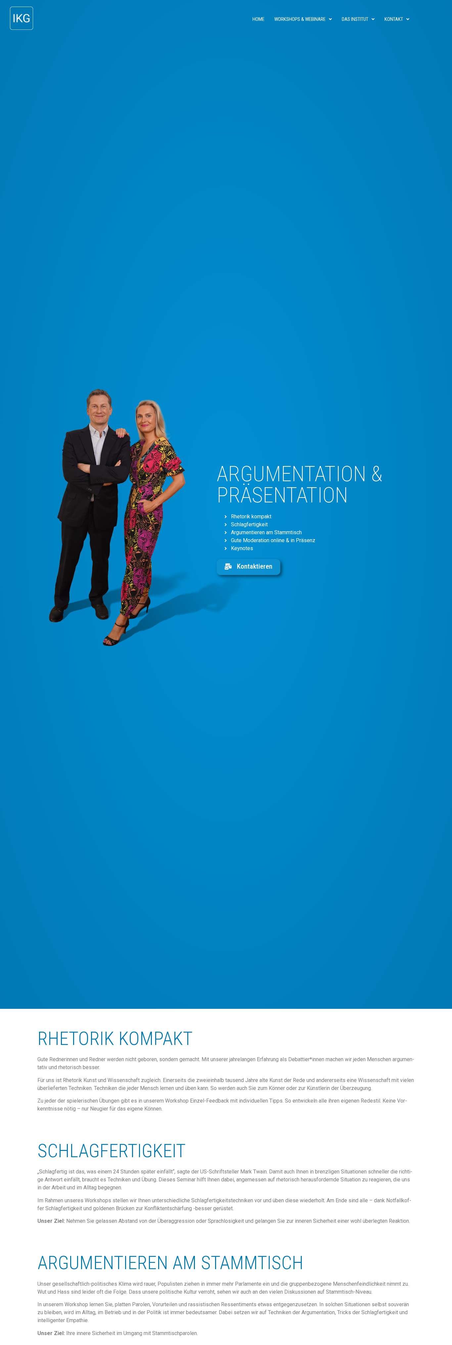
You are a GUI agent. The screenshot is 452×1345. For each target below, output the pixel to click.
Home (258, 19)
